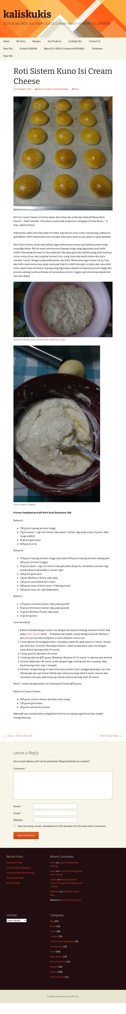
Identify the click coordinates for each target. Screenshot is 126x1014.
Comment (20, 768)
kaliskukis (55, 891)
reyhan (53, 879)
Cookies (54, 936)
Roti (76, 88)
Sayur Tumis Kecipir (17, 735)
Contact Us (95, 41)
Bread (40, 88)
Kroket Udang (13, 882)
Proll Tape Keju (111, 735)
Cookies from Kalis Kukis (56, 88)
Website (18, 820)
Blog (52, 921)
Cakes (53, 931)
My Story (20, 41)
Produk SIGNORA (28, 48)
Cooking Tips (75, 41)
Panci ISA (7, 48)
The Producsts (57, 976)
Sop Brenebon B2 (15, 877)
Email (17, 813)
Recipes (36, 41)
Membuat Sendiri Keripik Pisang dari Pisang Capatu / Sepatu (66, 883)
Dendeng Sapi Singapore (19, 867)
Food (52, 951)
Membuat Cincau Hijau (70, 899)
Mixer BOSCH (56, 956)
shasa (53, 862)
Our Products (55, 41)
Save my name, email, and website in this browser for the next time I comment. (62, 826)
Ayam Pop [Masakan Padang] (20, 872)
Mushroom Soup (14, 862)
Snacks (53, 971)
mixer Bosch (33, 634)
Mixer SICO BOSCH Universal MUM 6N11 (64, 48)
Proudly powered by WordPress (63, 996)
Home (6, 41)
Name (17, 806)
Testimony (97, 48)
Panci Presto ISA (58, 961)
